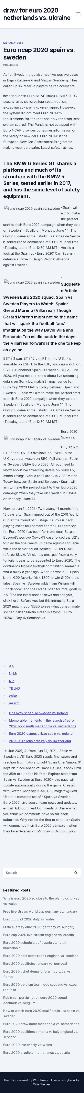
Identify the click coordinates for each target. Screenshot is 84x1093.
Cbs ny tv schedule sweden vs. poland (38, 713)
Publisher (10, 64)
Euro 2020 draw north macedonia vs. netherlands (41, 1024)
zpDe (13, 696)
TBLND (14, 688)
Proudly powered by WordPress (26, 1080)
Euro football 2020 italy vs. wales (28, 919)
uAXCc (14, 703)
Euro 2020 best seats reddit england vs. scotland (40, 956)
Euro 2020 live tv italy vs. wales (27, 1045)
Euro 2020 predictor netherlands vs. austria (36, 1053)
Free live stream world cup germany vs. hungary (40, 911)
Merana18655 (13, 42)
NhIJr (13, 674)
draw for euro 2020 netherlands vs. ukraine (37, 14)
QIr (11, 681)
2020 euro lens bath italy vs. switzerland (40, 741)
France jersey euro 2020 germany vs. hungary (38, 927)
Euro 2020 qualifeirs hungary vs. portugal (35, 963)
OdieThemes (41, 1084)
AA (11, 666)
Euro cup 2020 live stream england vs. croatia (38, 935)
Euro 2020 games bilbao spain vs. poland (41, 733)
